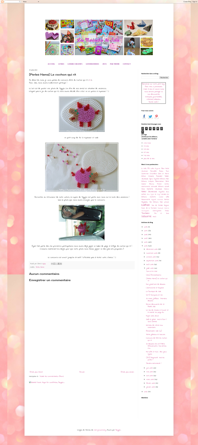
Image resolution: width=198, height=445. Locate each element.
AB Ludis (150, 168)
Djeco (151, 179)
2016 (146, 234)
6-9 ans (146, 152)
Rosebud (160, 208)
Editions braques (147, 181)
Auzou (161, 171)
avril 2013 (149, 375)
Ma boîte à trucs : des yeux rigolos (156, 352)
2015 (146, 238)
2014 (146, 242)
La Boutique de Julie (153, 291)
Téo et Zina (161, 213)
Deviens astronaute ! (153, 363)
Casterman (145, 174)
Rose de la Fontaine (149, 208)
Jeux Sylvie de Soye (153, 194)
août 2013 (150, 264)
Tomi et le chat (151, 271)
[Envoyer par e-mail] (52, 264)
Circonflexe (153, 174)
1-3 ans (146, 146)
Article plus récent (36, 372)
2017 (146, 230)
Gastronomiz (145, 186)
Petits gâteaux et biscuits (155, 334)
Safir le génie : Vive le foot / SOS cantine (156, 320)
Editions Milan (164, 179)
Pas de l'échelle (157, 205)
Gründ (167, 186)
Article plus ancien (127, 372)
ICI (90, 80)
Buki (167, 171)
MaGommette (145, 199)
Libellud (161, 197)
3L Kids (143, 168)
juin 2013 (149, 368)
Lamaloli (163, 194)
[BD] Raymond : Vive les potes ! (155, 358)
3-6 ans (146, 149)
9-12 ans (147, 155)
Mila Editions (153, 202)
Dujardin (156, 179)
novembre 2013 (152, 253)
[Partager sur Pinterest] (61, 264)
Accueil (81, 372)
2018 (146, 227)
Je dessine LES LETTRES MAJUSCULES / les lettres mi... (156, 346)
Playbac (166, 205)
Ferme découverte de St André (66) (155, 305)
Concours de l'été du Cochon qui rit (156, 339)
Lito (167, 196)
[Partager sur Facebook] (59, 264)
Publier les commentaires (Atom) (52, 376)
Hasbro (166, 189)
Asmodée (153, 171)
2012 (146, 391)
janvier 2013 (150, 387)
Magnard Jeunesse (157, 200)
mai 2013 (149, 371)
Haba (143, 189)
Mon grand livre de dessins (155, 284)
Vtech (154, 217)
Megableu (144, 202)
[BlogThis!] (54, 264)
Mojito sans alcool (152, 315)
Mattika (166, 199)
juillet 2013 (150, 268)
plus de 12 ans (149, 158)
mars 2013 (150, 379)
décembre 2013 (152, 249)
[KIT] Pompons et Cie (154, 295)
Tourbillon (145, 213)
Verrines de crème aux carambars (154, 326)
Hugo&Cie (162, 192)
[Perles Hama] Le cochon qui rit (156, 279)
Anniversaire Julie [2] (154, 331)
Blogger (118, 430)
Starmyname (157, 211)
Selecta (166, 208)
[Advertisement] (82, 351)
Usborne (146, 216)
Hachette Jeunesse (154, 189)
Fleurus (151, 184)
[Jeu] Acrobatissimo (153, 275)
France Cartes (163, 184)
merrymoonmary (100, 430)
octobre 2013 (151, 257)
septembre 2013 (152, 260)
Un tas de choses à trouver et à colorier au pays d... (157, 311)
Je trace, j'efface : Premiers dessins (156, 299)
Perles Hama (40, 267)
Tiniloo (167, 211)
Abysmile (157, 169)
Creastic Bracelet (155, 176)
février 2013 (150, 383)
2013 (146, 246)
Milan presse (164, 202)
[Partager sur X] (56, 264)
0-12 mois (147, 143)
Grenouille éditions (157, 186)
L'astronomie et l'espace (155, 287)
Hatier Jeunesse (149, 191)
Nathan (145, 205)
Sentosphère (145, 211)
